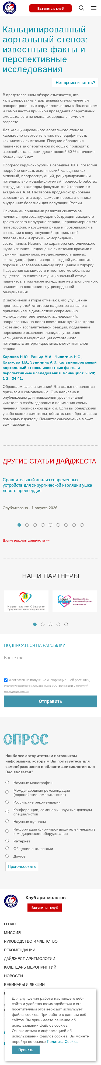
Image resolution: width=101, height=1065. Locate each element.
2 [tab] (27, 525)
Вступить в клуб (50, 9)
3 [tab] (35, 525)
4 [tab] (42, 525)
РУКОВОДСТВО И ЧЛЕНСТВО (31, 941)
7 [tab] (66, 525)
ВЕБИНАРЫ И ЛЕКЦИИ (24, 984)
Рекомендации (19, 950)
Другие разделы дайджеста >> (26, 540)
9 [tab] (81, 525)
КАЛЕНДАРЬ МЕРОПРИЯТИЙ (30, 967)
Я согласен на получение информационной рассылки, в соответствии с (47, 685)
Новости (13, 976)
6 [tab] (58, 525)
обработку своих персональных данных (26, 685)
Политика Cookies (62, 1041)
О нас (10, 924)
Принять (25, 1050)
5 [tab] (50, 525)
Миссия (12, 932)
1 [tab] (19, 525)
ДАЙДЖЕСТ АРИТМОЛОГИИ (29, 958)
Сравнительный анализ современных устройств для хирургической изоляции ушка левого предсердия (47, 485)
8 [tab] (74, 525)
